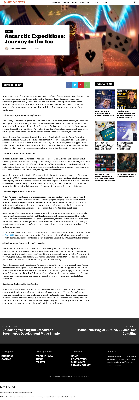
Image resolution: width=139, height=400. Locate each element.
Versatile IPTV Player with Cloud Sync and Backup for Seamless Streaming (105, 177)
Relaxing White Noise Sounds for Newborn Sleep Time (104, 113)
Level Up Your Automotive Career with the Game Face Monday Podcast (126, 114)
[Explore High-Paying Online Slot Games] (127, 162)
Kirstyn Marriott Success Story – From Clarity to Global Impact (125, 146)
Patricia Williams (19, 48)
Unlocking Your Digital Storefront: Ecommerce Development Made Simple (31, 331)
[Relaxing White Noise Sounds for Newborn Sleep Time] (105, 99)
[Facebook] (69, 85)
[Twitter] (75, 85)
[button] (135, 2)
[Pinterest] (81, 85)
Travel (8, 32)
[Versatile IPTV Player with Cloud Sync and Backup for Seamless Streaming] (105, 162)
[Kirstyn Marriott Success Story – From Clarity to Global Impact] (127, 131)
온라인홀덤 (9, 235)
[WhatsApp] (87, 85)
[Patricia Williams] (7, 48)
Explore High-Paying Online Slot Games (126, 175)
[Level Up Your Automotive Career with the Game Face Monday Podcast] (127, 99)
